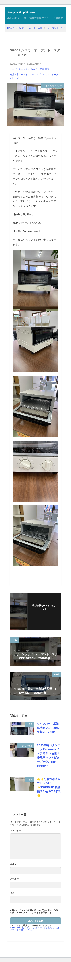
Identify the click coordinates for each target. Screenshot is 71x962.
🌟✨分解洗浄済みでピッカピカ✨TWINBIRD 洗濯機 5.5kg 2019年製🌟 (49, 787)
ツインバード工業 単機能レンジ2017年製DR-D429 (48, 728)
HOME (10, 28)
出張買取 (58, 18)
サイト (13, 893)
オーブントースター (57, 28)
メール (14, 879)
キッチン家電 (35, 28)
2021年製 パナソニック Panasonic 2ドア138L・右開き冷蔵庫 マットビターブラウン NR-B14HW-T (48, 755)
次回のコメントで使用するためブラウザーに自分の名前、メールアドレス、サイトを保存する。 (35, 911)
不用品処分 (13, 18)
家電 (21, 28)
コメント (15, 830)
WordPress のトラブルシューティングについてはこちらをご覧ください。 (34, 928)
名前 (13, 864)
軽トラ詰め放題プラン (36, 18)
